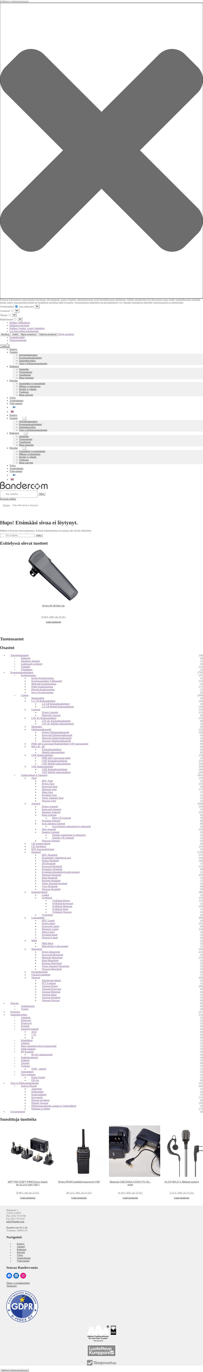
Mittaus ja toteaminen (29, 386)
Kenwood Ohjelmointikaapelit (57, 735)
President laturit (49, 934)
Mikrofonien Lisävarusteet (55, 946)
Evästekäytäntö (17, 337)
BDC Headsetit (49, 855)
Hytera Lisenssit (50, 712)
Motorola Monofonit (52, 957)
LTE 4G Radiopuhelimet (43, 718)
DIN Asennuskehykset (42, 849)
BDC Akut (47, 780)
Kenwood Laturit (50, 926)
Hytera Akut (48, 783)
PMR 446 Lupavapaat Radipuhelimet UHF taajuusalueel (59, 743)
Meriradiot (36, 726)
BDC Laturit (48, 920)
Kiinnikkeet (27, 1040)
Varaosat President (51, 997)
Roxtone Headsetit (51, 880)
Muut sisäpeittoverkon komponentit (38, 1046)
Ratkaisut (14, 366)
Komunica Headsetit (52, 869)
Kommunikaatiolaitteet (30, 357)
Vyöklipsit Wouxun (62, 912)
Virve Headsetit (49, 886)
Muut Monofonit (50, 960)
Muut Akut (47, 792)
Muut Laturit (48, 932)
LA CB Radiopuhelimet (43, 701)
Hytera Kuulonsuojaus (42, 678)
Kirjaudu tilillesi (8, 499)
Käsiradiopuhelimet (51, 749)
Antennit (35, 803)
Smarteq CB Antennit (63, 838)
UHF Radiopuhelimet (42, 755)
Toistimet (25, 666)
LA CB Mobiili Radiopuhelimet (58, 706)
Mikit (34, 940)
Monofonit (36, 949)
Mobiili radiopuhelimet (53, 752)
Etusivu (13, 349)
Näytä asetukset (28, 334)
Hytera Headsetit (50, 860)
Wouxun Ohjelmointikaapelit (56, 741)
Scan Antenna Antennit (53, 823)
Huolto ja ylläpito (27, 389)
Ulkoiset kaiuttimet (40, 974)
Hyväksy (5, 334)
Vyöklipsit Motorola (62, 906)
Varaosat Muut (49, 994)
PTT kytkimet (49, 983)
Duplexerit (26, 1023)
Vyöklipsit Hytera (61, 900)
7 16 (33, 1034)
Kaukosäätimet (38, 1094)
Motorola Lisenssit (51, 715)
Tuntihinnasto (28, 1006)
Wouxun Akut (49, 800)
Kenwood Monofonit (52, 954)
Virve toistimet (28, 1074)
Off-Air (35, 1080)
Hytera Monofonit (51, 952)
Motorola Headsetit (51, 875)
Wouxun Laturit (50, 937)
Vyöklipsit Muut (60, 909)
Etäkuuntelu (37, 1091)
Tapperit (25, 1063)
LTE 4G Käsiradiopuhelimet (56, 721)
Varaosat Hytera (50, 986)
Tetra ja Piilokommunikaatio (33, 363)
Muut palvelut (26, 395)
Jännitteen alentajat (30, 661)
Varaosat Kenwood (51, 989)
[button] (101, 150)
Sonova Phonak (29, 1086)
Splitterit (25, 1060)
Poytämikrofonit (39, 972)
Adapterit (25, 1017)
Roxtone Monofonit (52, 963)
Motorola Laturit (50, 929)
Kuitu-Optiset (38, 1077)
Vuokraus (24, 392)
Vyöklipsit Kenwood (62, 903)
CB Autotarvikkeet (40, 843)
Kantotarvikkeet (39, 892)
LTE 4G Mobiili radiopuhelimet (58, 723)
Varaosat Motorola (51, 992)
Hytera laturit (48, 923)
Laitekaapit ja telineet (31, 664)
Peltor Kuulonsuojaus (42, 686)
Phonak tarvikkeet (40, 1100)
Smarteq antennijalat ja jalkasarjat (68, 835)
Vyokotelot (47, 915)
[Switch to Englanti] (106, 411)
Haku (41, 494)
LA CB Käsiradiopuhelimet (55, 703)
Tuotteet (14, 352)
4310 (33, 1031)
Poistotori (15, 1011)
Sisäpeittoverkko (27, 360)
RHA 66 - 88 (38, 746)
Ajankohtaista (16, 400)
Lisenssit (35, 709)
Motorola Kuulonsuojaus (43, 684)
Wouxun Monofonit (52, 969)
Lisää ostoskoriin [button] (53, 622)
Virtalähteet (26, 669)
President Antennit (51, 820)
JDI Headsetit (49, 863)
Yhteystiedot (16, 403)
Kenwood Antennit (51, 809)
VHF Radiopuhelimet (42, 766)
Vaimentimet (27, 1071)
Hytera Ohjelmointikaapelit (55, 732)
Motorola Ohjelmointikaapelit (56, 738)
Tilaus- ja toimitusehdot (18, 1283)
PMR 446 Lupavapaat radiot (56, 758)
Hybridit (25, 1026)
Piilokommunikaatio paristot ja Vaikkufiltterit (53, 1106)
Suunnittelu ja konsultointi (32, 383)
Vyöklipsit (47, 897)
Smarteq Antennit (50, 832)
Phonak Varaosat (39, 1103)
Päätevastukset (28, 1049)
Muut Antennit (49, 815)
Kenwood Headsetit (52, 866)
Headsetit (36, 852)
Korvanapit (37, 1097)
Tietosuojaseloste (18, 340)
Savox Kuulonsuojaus (42, 692)
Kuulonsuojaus (28, 675)
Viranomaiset (25, 372)
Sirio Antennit (49, 829)
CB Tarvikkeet (38, 846)
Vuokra (24, 1009)
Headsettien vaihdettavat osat (56, 857)
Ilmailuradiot (37, 698)
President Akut (49, 795)
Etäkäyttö (25, 658)
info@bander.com (15, 1221)
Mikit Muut (47, 943)
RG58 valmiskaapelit (41, 1054)
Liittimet (25, 1043)
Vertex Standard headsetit (54, 883)
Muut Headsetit (49, 877)
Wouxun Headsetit (51, 889)
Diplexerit (26, 1020)
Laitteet (24, 695)
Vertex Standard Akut (52, 798)
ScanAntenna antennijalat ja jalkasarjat (71, 826)
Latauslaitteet (38, 917)
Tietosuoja (11, 1286)
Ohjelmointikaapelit (41, 729)
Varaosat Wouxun (51, 1000)
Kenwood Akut (49, 786)
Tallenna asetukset (47, 334)
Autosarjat (36, 1088)
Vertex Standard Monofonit (55, 966)
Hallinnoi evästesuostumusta (14, 1370)
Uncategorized (17, 1111)
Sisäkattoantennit (29, 1057)
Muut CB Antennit (61, 818)
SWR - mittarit (38, 1068)
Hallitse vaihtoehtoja (20, 322)
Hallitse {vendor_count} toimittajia (27, 328)
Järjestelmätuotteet (28, 355)
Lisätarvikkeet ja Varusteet (34, 775)
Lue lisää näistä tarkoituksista (24, 331)
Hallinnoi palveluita (19, 325)
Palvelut (14, 380)
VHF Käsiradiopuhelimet (54, 769)
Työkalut (25, 1066)
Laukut (45, 895)
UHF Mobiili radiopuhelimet (56, 763)
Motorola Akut (49, 789)
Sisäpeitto (24, 369)
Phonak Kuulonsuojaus (43, 689)
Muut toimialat (26, 377)
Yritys (13, 397)
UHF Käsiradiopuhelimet (54, 761)
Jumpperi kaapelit (30, 1029)
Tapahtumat (25, 375)
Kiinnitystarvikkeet (51, 980)
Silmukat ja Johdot (40, 1108)
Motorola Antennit (51, 812)
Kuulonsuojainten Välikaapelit (46, 681)
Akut (33, 778)
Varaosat (35, 977)
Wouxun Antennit (51, 840)
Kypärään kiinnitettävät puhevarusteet (61, 872)
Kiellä (15, 334)
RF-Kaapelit (27, 1051)
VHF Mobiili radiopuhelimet (56, 772)
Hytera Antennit (50, 806)
